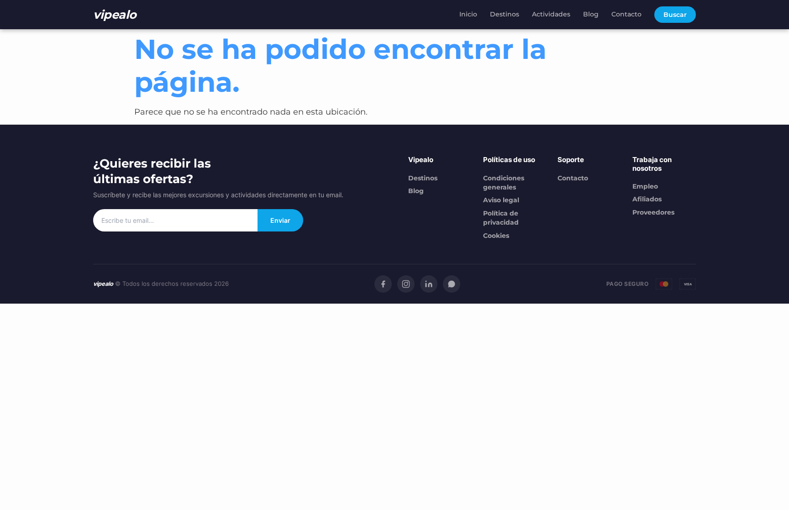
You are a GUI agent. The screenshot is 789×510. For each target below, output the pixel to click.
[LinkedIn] (428, 284)
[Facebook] (383, 284)
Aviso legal (501, 200)
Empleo (645, 186)
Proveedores (653, 212)
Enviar (280, 220)
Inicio (468, 14)
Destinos (504, 14)
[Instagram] (406, 284)
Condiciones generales (503, 182)
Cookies (496, 235)
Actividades (551, 14)
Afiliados (647, 199)
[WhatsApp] (451, 284)
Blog (591, 14)
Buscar (675, 14)
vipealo (115, 14)
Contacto (626, 14)
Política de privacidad (501, 218)
